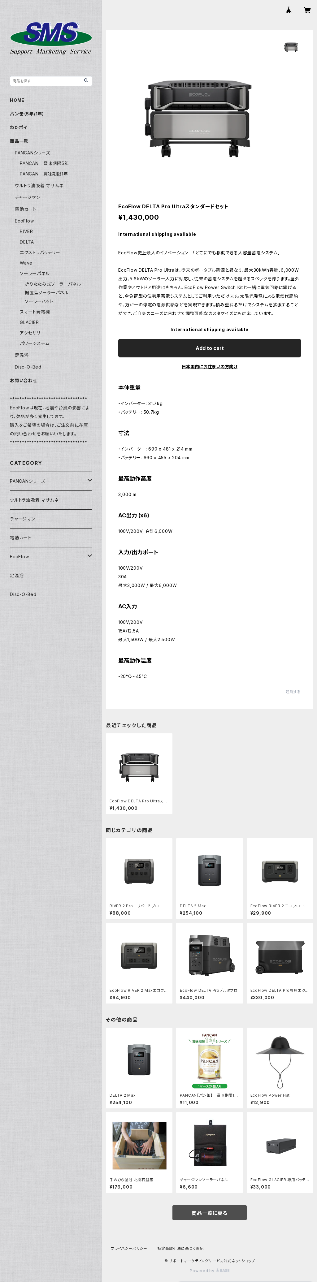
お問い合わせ (23, 380)
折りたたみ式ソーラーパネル (53, 284)
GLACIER (29, 322)
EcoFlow (24, 220)
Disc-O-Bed (28, 366)
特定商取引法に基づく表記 (180, 1248)
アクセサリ (30, 332)
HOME (17, 100)
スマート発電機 (35, 311)
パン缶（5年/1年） (27, 113)
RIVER (26, 231)
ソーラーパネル (35, 273)
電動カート (26, 209)
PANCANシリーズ (32, 152)
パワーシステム (35, 343)
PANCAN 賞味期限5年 (44, 163)
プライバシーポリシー (129, 1248)
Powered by (203, 1270)
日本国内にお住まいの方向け (209, 366)
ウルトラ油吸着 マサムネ (39, 185)
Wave (26, 262)
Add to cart (210, 348)
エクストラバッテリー (40, 252)
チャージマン (27, 197)
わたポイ (19, 127)
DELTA (27, 241)
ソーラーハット (39, 301)
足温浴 (21, 355)
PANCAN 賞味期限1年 (44, 173)
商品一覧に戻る (210, 1213)
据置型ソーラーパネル (46, 292)
